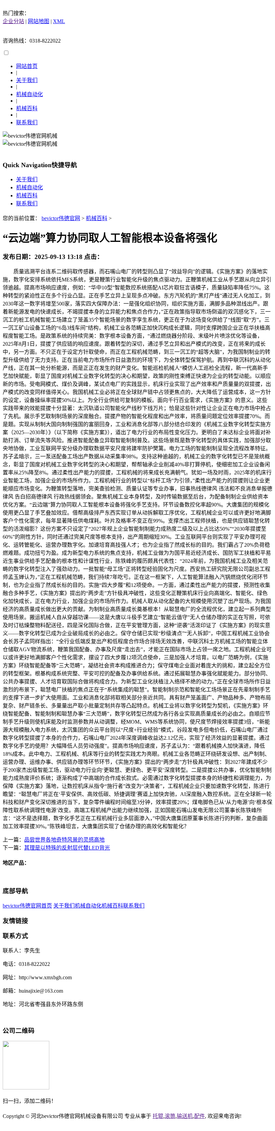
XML (59, 21)
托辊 (158, 1116)
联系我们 (27, 122)
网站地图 (38, 21)
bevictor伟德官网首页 (27, 906)
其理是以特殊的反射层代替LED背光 (67, 848)
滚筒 (170, 1116)
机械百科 (27, 108)
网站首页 (27, 66)
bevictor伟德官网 (61, 218)
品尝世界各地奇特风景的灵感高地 (64, 840)
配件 (199, 1116)
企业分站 (13, 21)
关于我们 (27, 80)
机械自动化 (29, 94)
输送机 (185, 1116)
